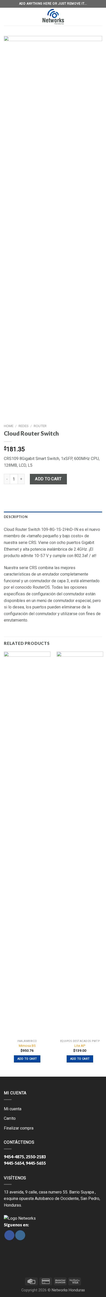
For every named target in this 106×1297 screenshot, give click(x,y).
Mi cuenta (12, 1108)
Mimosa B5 (27, 1046)
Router (40, 426)
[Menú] (7, 16)
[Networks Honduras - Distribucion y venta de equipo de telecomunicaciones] (53, 17)
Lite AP (79, 1046)
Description (16, 517)
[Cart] (99, 16)
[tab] (53, 517)
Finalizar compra (18, 1128)
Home (8, 426)
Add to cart (48, 478)
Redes (24, 426)
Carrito (10, 1118)
